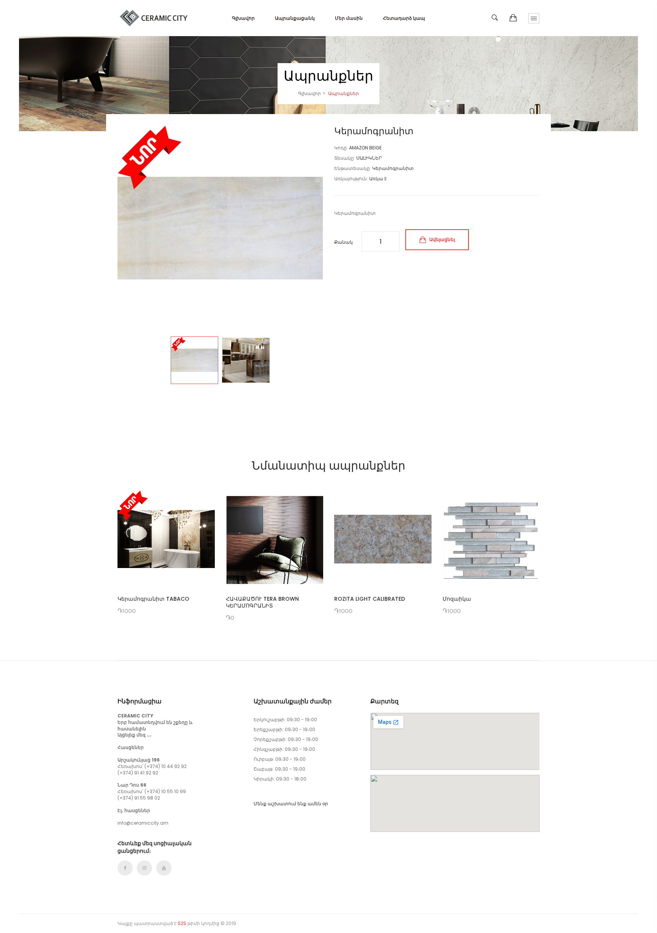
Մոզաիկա (457, 598)
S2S (182, 923)
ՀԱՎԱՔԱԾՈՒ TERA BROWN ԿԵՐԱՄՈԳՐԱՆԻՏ (262, 602)
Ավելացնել (441, 239)
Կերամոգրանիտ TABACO (153, 598)
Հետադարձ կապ (404, 18)
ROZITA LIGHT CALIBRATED (369, 598)
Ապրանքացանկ (295, 18)
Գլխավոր (243, 18)
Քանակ (343, 242)
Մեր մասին (349, 18)
